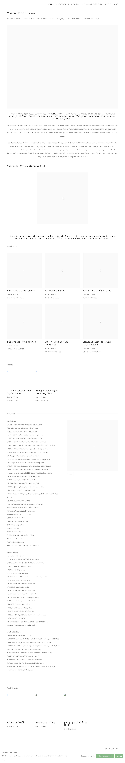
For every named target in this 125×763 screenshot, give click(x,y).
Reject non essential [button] (105, 756)
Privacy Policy (58, 405)
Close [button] (81, 372)
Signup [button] (48, 393)
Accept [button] (119, 756)
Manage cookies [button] (87, 756)
